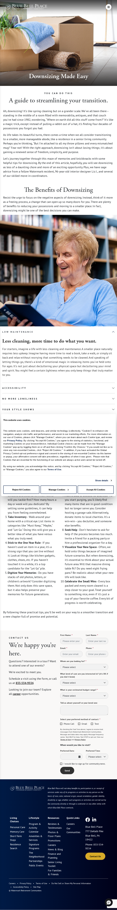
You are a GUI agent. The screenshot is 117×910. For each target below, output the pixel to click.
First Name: (66, 635)
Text (96, 723)
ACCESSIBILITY (14, 388)
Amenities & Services (35, 838)
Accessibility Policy (21, 887)
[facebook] (87, 820)
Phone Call (69, 723)
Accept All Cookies (95, 489)
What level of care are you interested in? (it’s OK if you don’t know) (84, 675)
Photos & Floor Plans (54, 834)
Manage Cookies (57, 489)
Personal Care (17, 827)
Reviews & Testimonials (55, 825)
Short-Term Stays (16, 838)
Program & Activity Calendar (35, 827)
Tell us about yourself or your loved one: (79, 703)
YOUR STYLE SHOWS (18, 409)
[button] (109, 902)
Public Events (36, 865)
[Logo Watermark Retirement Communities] (26, 7)
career (17, 694)
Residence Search (15, 846)
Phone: (89, 648)
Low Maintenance (17, 331)
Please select (69, 667)
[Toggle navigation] (108, 7)
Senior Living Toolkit (55, 864)
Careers (52, 845)
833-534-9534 (24, 683)
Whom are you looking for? (73, 661)
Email (84, 723)
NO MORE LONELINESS (20, 398)
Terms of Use (65, 740)
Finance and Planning (54, 855)
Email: (63, 648)
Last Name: (92, 635)
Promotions (54, 840)
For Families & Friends (54, 872)
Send (67, 770)
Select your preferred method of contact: (80, 719)
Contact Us (95, 856)
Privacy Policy (80, 740)
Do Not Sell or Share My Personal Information (71, 883)
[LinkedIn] (94, 820)
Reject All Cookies (21, 489)
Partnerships (35, 861)
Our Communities (73, 830)
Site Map (37, 887)
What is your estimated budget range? (79, 690)
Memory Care (17, 831)
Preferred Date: (67, 751)
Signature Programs (34, 846)
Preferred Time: (93, 751)
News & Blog (55, 849)
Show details (101, 480)
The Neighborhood (36, 854)
